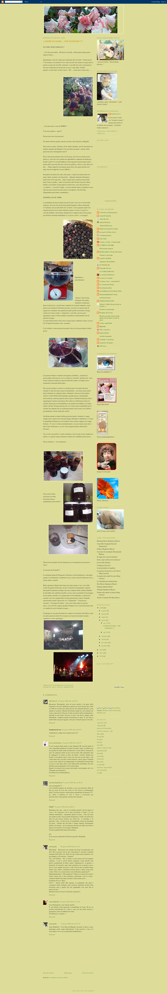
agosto (103, 620)
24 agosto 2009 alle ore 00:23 (73, 782)
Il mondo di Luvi (105, 268)
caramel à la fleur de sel (108, 232)
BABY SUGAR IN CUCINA (109, 229)
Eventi (99, 736)
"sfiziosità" (100, 723)
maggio (104, 611)
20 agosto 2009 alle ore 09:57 (72, 730)
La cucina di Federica (107, 274)
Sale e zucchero (105, 329)
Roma (99, 762)
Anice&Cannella (105, 216)
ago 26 (105, 632)
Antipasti (100, 725)
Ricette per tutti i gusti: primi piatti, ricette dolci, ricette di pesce (109, 318)
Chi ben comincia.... (103, 731)
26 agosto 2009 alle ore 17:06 (70, 902)
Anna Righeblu (54, 901)
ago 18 (105, 623)
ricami (99, 756)
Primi (98, 753)
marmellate (68, 687)
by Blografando (109, 201)
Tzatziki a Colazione (107, 339)
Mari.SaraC (53, 701)
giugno (104, 614)
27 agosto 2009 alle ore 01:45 (70, 924)
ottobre (104, 639)
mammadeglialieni (55, 782)
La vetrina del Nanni (107, 284)
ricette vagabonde (106, 323)
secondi (99, 764)
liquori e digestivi (103, 748)
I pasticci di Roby (105, 258)
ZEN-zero (103, 346)
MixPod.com (101, 713)
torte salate (100, 770)
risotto (99, 759)
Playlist (116, 710)
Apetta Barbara (105, 222)
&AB (114, 201)
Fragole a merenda (106, 255)
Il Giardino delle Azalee (83, 10)
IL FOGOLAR (105, 265)
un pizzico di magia (106, 342)
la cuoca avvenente (106, 278)
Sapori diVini (104, 333)
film (98, 742)
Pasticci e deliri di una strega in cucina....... (110, 305)
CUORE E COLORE (107, 245)
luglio (103, 617)
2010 (101, 650)
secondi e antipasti (103, 767)
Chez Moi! (103, 238)
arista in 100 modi (103, 728)
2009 (101, 608)
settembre (104, 636)
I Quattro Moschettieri (107, 261)
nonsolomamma (105, 297)
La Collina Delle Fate (107, 271)
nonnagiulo (53, 846)
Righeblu (103, 326)
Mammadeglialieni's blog (108, 294)
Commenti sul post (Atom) (59, 977)
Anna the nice (104, 219)
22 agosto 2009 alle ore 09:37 (72, 743)
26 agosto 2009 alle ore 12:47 (70, 846)
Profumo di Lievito (106, 312)
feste (98, 739)
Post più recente (48, 973)
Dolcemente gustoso (106, 248)
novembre (104, 642)
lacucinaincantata (106, 288)
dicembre (104, 646)
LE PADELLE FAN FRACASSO (111, 291)
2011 (101, 653)
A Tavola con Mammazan (108, 212)
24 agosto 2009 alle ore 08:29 (64, 807)
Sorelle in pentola (106, 336)
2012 (101, 656)
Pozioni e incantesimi (107, 309)
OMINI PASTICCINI (107, 301)
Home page (68, 973)
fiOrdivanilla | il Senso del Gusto (111, 252)
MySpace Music (108, 710)
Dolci (54, 687)
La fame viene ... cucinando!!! (110, 281)
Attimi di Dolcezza (106, 225)
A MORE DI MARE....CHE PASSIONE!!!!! (112, 627)
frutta (60, 687)
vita (98, 773)
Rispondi (52, 723)
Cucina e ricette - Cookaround (110, 242)
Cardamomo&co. (106, 235)
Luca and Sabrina (55, 743)
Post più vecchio (87, 973)
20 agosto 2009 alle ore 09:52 (68, 701)
